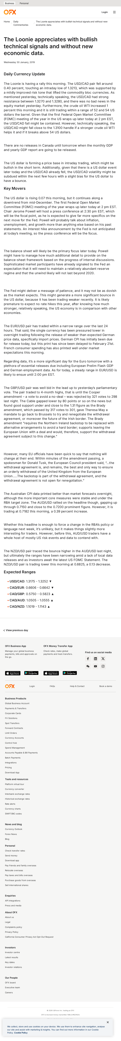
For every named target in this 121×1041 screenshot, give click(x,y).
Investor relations (13, 967)
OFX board (10, 982)
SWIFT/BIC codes (13, 814)
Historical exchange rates (17, 799)
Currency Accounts (14, 738)
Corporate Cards (13, 713)
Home (7, 21)
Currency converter (14, 789)
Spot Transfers (12, 723)
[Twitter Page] (103, 659)
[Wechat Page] (88, 666)
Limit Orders (11, 733)
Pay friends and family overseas (20, 865)
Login (105, 12)
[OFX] (10, 12)
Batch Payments (12, 758)
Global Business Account (17, 703)
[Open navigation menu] (114, 12)
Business (9, 3)
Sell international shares (16, 885)
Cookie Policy (21, 1032)
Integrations (11, 762)
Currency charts (13, 809)
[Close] (107, 1022)
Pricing (8, 767)
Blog (7, 839)
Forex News (11, 834)
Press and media (13, 905)
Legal (7, 922)
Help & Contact (77, 686)
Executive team (12, 987)
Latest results (11, 957)
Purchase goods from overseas (20, 880)
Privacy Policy (11, 932)
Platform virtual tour (14, 784)
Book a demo (105, 686)
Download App (12, 772)
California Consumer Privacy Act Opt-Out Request (29, 937)
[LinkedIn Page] (95, 659)
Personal (24, 3)
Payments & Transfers (15, 708)
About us (9, 917)
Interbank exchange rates (17, 794)
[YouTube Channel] (95, 666)
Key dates (10, 962)
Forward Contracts (14, 728)
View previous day (16, 630)
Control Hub (11, 743)
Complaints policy (13, 927)
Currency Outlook (13, 829)
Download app (12, 860)
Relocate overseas (14, 870)
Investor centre (12, 952)
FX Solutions (11, 718)
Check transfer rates (15, 851)
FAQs (52, 686)
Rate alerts (10, 804)
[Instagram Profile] (103, 666)
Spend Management (15, 748)
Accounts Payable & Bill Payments (21, 753)
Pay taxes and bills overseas (19, 875)
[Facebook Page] (88, 659)
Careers (9, 992)
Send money (11, 855)
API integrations (12, 900)
